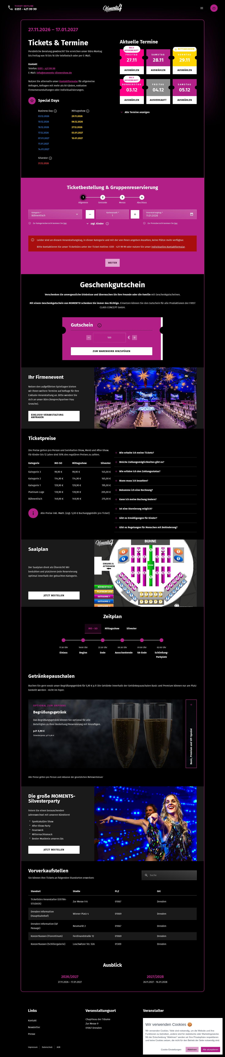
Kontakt (32, 1020)
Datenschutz (47, 1047)
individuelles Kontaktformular (168, 247)
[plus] (134, 337)
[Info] (55, 111)
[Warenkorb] (214, 8)
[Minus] (90, 214)
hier (65, 223)
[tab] (93, 628)
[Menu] (201, 8)
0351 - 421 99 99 (46, 68)
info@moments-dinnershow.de (54, 73)
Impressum (33, 1047)
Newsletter (34, 1027)
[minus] (88, 337)
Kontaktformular (68, 81)
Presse (31, 1034)
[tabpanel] (112, 648)
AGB (58, 1047)
